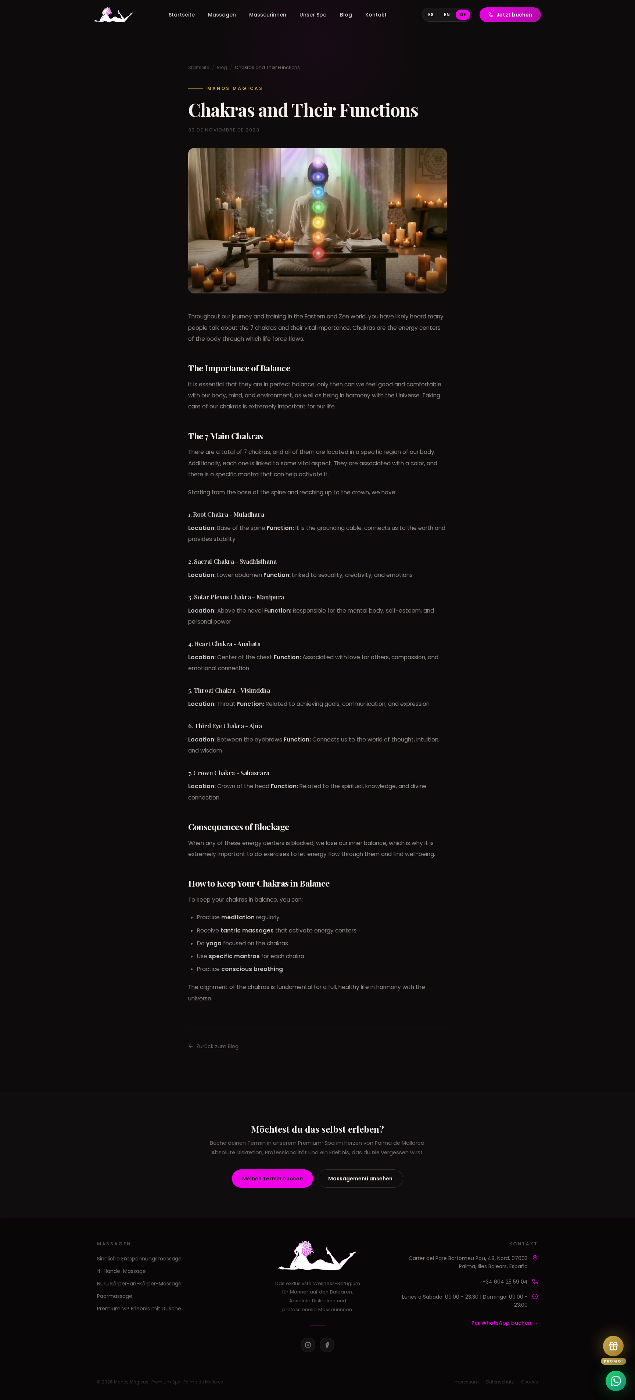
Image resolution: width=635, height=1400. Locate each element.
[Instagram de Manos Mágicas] (308, 1345)
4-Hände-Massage (121, 1271)
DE (463, 14)
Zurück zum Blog (217, 1046)
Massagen (222, 14)
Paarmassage (114, 1296)
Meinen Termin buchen (272, 1178)
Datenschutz (500, 1382)
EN (447, 14)
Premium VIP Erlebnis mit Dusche (139, 1308)
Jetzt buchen (514, 14)
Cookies (529, 1382)
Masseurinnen (267, 14)
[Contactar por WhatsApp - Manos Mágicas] (616, 1381)
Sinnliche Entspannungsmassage (139, 1258)
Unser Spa (313, 14)
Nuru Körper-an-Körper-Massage (139, 1283)
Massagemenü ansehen (360, 1178)
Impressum (466, 1382)
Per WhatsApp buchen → (504, 1323)
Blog (346, 14)
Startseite (182, 14)
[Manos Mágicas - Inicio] (113, 14)
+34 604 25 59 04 (505, 1281)
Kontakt (376, 14)
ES (431, 14)
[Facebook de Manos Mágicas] (327, 1345)
